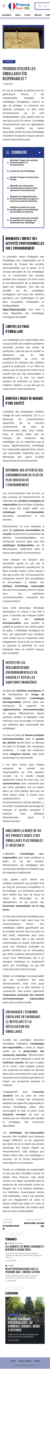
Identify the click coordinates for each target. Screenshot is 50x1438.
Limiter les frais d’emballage (22, 171)
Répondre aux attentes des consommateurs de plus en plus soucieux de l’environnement (24, 188)
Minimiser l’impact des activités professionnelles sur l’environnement (24, 162)
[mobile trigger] (5, 6)
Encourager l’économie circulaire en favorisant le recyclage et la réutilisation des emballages (24, 220)
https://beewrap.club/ (14, 309)
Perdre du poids (15, 1243)
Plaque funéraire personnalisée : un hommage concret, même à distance (24, 1324)
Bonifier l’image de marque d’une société (24, 178)
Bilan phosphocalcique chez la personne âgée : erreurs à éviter (22, 1270)
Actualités (9, 62)
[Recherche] (39, 6)
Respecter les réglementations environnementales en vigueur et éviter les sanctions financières (24, 198)
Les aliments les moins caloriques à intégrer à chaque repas (24, 1248)
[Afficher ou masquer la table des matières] (34, 152)
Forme (11, 1266)
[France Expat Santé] (19, 6)
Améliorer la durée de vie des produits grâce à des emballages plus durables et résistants (24, 209)
